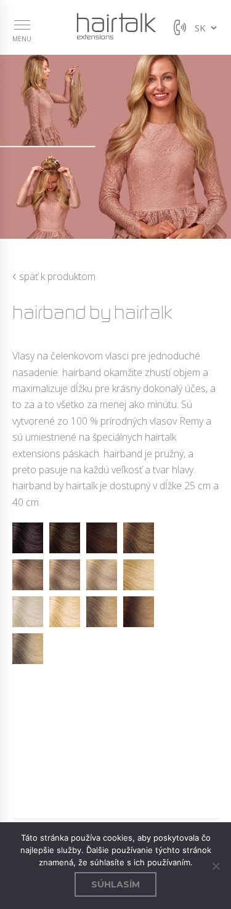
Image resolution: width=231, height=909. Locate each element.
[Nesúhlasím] (215, 866)
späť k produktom (53, 275)
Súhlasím (115, 884)
